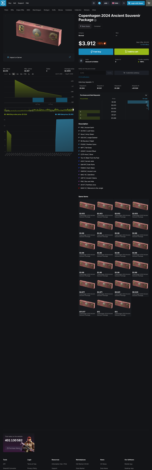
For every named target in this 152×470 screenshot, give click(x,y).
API (4, 464)
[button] (6, 10)
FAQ (27, 3)
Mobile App (128, 464)
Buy (10, 3)
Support (21, 3)
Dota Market (80, 468)
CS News (103, 464)
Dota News (104, 468)
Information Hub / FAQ (59, 464)
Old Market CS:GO (82, 464)
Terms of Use (31, 464)
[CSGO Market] (3, 3)
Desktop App (129, 468)
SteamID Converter (9, 468)
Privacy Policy (32, 468)
